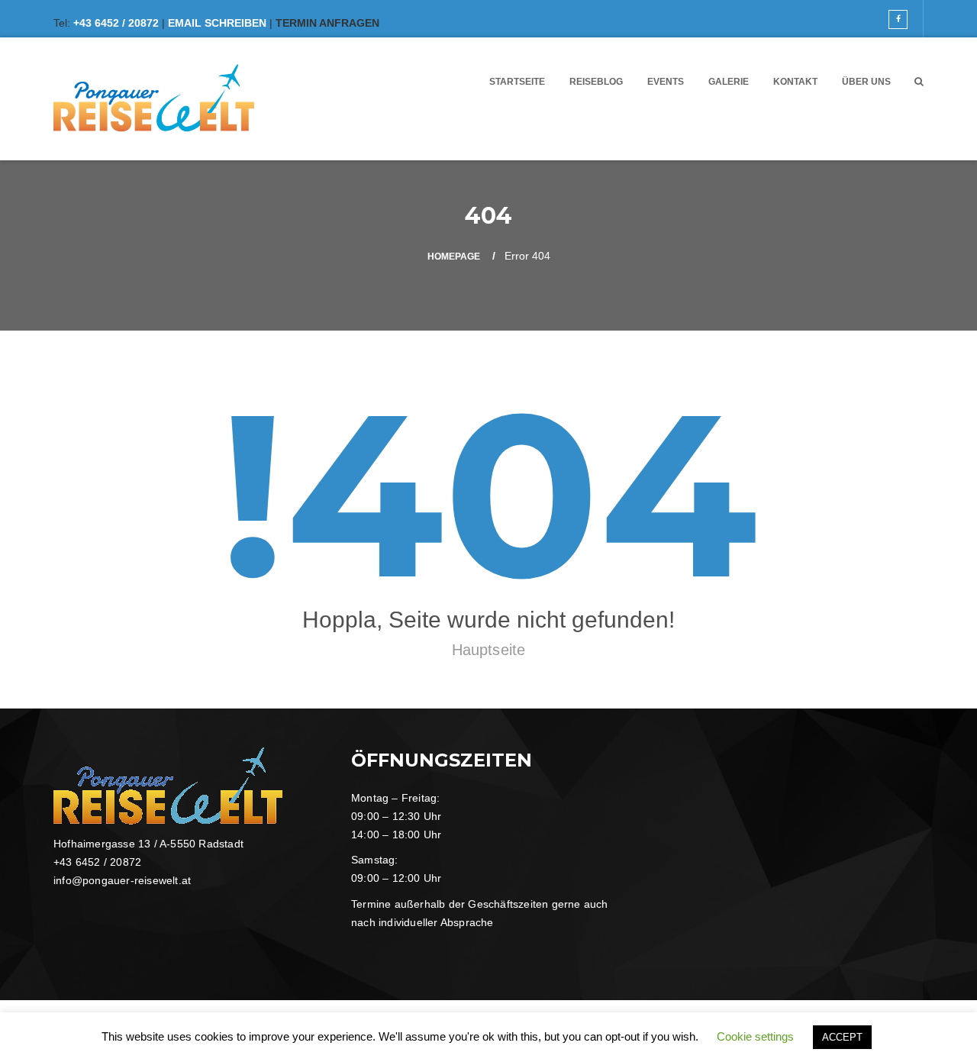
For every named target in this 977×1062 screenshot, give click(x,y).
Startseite (517, 81)
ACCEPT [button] (842, 1037)
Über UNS (866, 81)
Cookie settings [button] (755, 1036)
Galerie (728, 81)
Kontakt (795, 81)
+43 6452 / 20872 (116, 23)
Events (665, 81)
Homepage (453, 256)
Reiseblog (596, 81)
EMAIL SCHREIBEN (217, 23)
